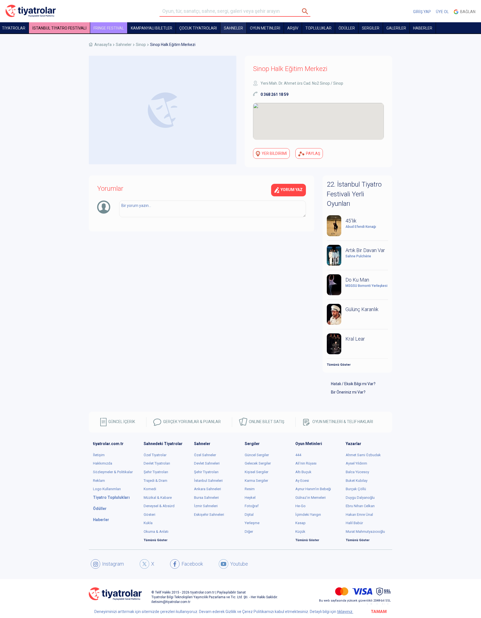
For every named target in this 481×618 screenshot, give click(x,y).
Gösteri (149, 514)
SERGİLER (370, 28)
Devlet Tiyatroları (157, 463)
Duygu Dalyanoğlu (360, 497)
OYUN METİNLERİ (265, 28)
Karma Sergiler (256, 480)
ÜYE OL (442, 11)
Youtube (239, 564)
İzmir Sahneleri (206, 506)
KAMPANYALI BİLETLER (151, 28)
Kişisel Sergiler (256, 472)
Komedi (150, 489)
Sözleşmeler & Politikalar (113, 472)
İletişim (99, 455)
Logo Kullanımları (107, 489)
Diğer (249, 531)
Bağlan (466, 11)
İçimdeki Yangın (308, 514)
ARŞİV (292, 28)
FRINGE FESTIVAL (109, 28)
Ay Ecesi (302, 480)
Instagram (113, 564)
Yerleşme (252, 523)
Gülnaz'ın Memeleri (310, 497)
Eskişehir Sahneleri (209, 514)
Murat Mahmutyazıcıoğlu (365, 531)
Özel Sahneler (205, 455)
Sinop (141, 44)
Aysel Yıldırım (356, 463)
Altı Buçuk (303, 472)
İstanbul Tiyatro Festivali (59, 28)
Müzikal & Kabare (158, 497)
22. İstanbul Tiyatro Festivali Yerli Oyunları (354, 193)
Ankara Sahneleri (207, 489)
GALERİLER (396, 28)
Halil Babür (354, 523)
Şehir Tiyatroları (156, 472)
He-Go (300, 506)
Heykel (250, 497)
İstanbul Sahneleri (208, 480)
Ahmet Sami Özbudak (363, 455)
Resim (250, 489)
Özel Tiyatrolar (155, 455)
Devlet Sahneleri (207, 463)
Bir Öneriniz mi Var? (348, 392)
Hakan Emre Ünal (359, 514)
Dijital (249, 514)
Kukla (148, 523)
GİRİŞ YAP (422, 11)
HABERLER (422, 28)
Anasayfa (103, 44)
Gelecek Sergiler (258, 463)
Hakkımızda (102, 463)
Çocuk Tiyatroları (198, 28)
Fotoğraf (252, 506)
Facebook (192, 564)
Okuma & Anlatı (156, 531)
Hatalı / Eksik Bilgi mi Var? (353, 384)
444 (298, 455)
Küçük (300, 531)
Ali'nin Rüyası (305, 463)
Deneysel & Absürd (159, 506)
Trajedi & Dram (155, 480)
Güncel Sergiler (257, 455)
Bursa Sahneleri (206, 497)
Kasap (300, 523)
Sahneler (233, 28)
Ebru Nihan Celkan (360, 506)
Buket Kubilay (356, 480)
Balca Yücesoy (357, 472)
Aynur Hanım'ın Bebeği (313, 489)
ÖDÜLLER (346, 28)
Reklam (99, 480)
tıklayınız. (345, 611)
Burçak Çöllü (356, 489)
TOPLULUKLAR (318, 28)
